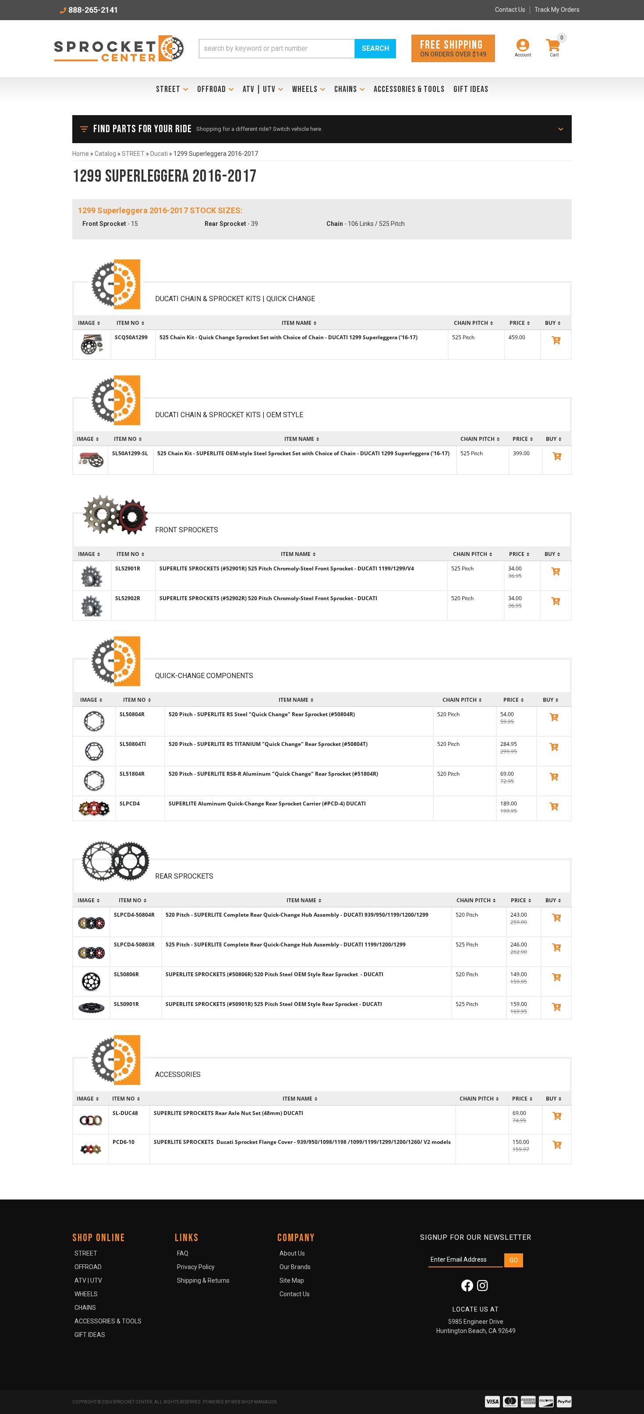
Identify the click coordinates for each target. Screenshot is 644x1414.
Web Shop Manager (253, 1402)
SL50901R (126, 1004)
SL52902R (127, 598)
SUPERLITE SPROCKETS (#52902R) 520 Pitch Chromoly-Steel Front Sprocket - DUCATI (268, 598)
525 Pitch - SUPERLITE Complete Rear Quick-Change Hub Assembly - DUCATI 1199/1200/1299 (286, 944)
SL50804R (132, 714)
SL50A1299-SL (130, 453)
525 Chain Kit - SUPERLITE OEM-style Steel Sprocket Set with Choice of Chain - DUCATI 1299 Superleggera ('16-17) (303, 453)
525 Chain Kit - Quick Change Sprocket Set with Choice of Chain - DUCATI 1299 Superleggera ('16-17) (288, 337)
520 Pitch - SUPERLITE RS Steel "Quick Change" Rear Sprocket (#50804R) (262, 714)
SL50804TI (133, 744)
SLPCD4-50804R (134, 914)
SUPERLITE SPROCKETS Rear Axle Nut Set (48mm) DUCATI (228, 1113)
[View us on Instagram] (482, 1287)
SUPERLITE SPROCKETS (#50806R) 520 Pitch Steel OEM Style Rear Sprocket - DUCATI (275, 974)
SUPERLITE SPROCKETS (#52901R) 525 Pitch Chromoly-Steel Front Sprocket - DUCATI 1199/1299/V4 (286, 568)
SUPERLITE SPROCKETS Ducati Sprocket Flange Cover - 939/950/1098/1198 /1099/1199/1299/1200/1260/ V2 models (302, 1142)
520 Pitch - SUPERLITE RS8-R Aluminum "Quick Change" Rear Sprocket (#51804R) (273, 773)
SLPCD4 (130, 803)
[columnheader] (92, 323)
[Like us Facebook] (467, 1287)
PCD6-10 (123, 1142)
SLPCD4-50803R (134, 944)
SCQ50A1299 (131, 337)
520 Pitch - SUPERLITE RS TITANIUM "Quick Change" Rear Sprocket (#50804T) (268, 744)
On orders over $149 (453, 48)
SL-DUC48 (125, 1113)
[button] (297, 48)
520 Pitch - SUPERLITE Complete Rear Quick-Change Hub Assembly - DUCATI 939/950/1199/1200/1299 (297, 914)
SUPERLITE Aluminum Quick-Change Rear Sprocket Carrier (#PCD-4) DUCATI (267, 803)
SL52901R (127, 568)
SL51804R (132, 773)
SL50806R (126, 974)
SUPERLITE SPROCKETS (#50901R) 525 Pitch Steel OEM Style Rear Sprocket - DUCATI (274, 1004)
